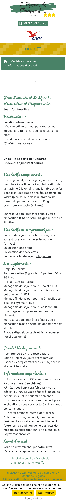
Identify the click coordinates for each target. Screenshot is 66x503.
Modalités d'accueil (23, 61)
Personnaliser (34, 498)
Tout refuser (46, 493)
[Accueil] (5, 61)
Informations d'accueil (22, 65)
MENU (30, 49)
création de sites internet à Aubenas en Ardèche (37, 481)
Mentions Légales (33, 476)
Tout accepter (23, 493)
